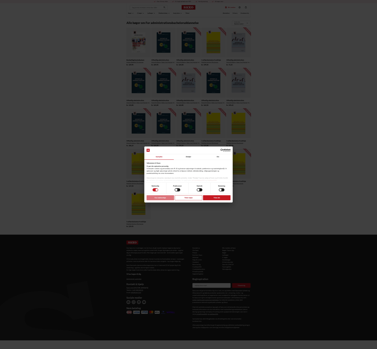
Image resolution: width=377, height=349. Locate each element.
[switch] (177, 189)
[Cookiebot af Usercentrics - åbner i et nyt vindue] (222, 150)
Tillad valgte (188, 198)
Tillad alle (217, 198)
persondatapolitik (198, 180)
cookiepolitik (212, 180)
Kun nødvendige (160, 198)
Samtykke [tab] (159, 157)
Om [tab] (218, 157)
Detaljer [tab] (188, 157)
